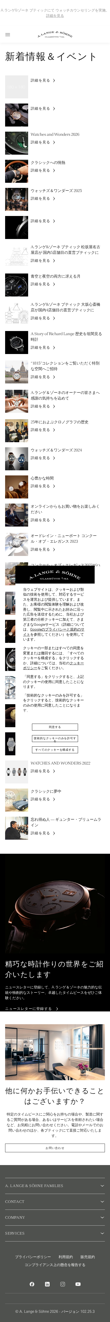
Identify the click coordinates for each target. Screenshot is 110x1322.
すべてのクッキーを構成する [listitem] (54, 749)
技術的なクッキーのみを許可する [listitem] (55, 739)
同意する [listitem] (55, 726)
